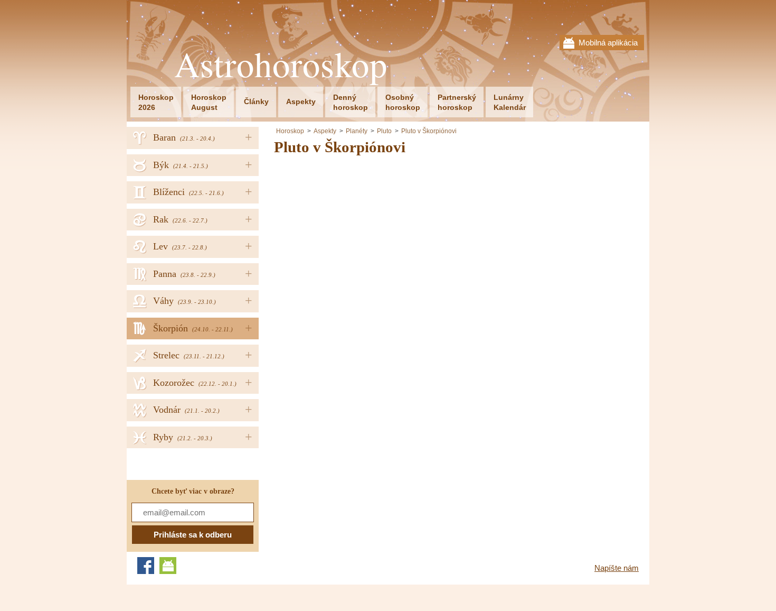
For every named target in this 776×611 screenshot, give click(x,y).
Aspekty (301, 101)
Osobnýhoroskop (402, 102)
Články (256, 101)
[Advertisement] (362, 240)
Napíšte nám (616, 567)
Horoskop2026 (156, 102)
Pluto (384, 131)
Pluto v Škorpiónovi (429, 131)
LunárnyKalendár (510, 102)
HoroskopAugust (208, 102)
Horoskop (290, 131)
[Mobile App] (167, 565)
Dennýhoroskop (350, 102)
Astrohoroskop (280, 64)
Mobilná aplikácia (608, 42)
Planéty (356, 131)
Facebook (145, 565)
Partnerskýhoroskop (457, 102)
